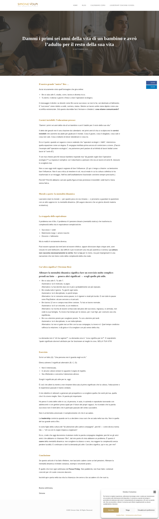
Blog (84, 5)
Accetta (111, 510)
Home (75, 5)
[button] (155, 492)
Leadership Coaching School (122, 5)
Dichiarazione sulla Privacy (134, 515)
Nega (128, 510)
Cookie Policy (120, 515)
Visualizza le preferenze (146, 510)
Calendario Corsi (98, 5)
